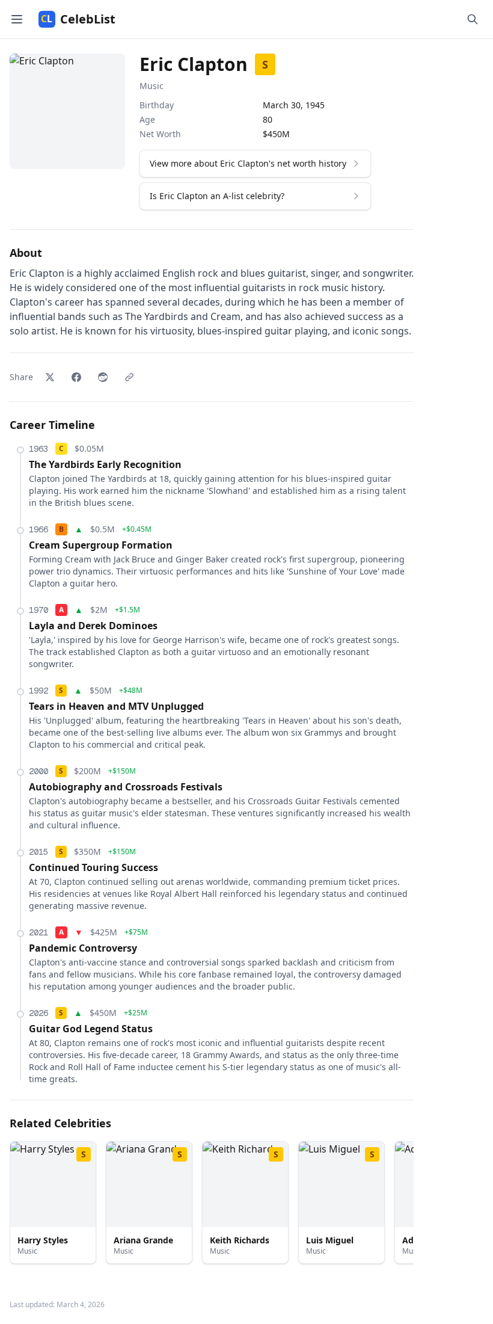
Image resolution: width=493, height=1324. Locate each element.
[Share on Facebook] (76, 377)
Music (151, 85)
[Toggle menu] (17, 19)
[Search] (472, 19)
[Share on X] (50, 377)
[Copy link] (129, 377)
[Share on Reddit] (102, 377)
